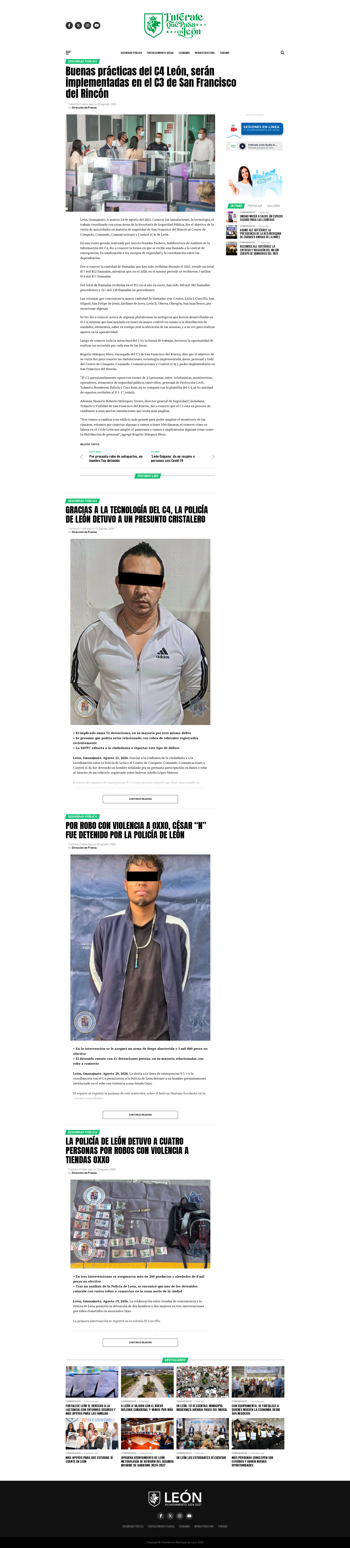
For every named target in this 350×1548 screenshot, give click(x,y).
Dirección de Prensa (84, 107)
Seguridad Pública (131, 53)
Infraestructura (205, 53)
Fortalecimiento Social (160, 53)
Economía (184, 53)
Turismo (224, 53)
